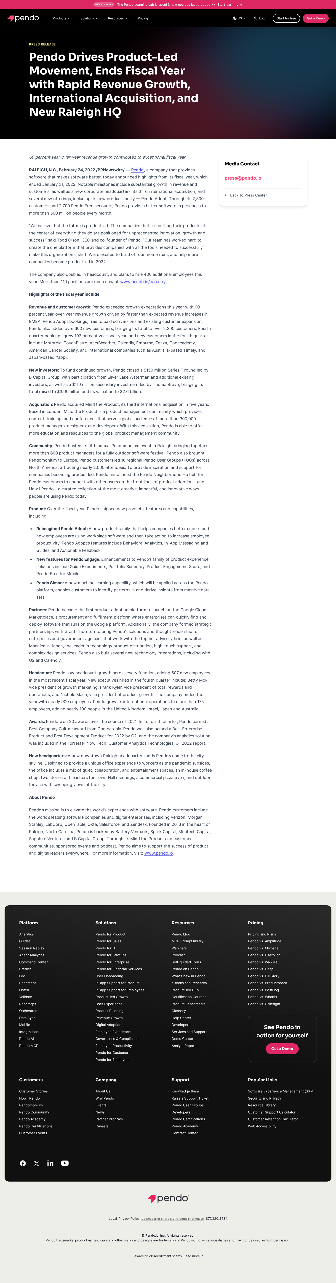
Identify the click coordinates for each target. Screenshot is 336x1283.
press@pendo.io (243, 178)
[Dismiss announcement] (331, 4)
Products (59, 18)
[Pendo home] (24, 18)
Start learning (228, 4)
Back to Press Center (248, 195)
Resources (116, 18)
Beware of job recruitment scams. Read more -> (168, 1256)
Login (263, 18)
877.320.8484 (216, 1218)
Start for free (286, 18)
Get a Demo (316, 18)
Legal (113, 1218)
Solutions (87, 18)
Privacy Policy (129, 1218)
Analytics (26, 934)
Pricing (143, 18)
